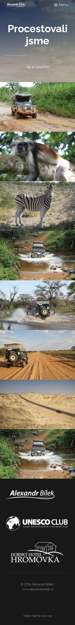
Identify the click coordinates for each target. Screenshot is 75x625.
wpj (49, 616)
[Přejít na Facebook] (31, 605)
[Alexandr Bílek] (19, 5)
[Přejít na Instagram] (44, 605)
